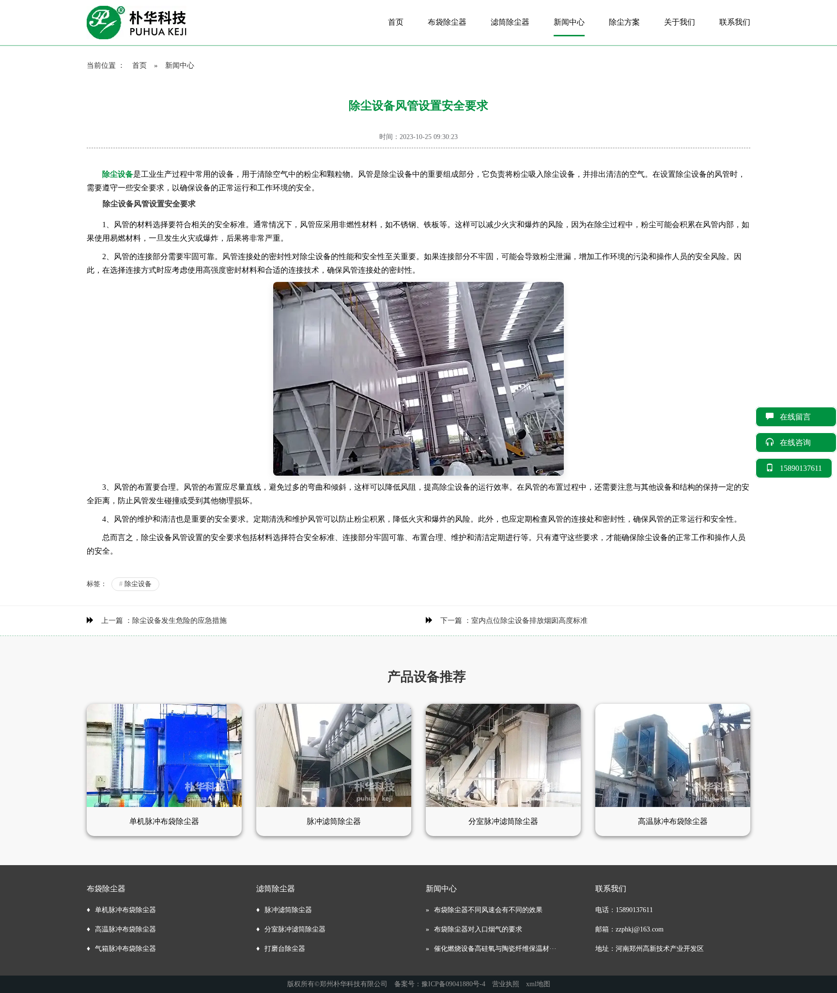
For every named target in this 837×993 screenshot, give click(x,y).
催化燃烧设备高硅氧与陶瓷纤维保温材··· (495, 948)
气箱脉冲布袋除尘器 (125, 948)
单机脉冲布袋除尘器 (125, 910)
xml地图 (538, 984)
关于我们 (679, 22)
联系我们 (734, 22)
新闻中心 (569, 22)
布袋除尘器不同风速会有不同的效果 (488, 910)
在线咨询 (803, 442)
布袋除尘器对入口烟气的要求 (478, 929)
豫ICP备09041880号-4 (453, 984)
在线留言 (803, 417)
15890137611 (801, 468)
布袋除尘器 (447, 22)
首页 (395, 22)
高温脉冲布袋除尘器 (125, 929)
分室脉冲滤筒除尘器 (295, 929)
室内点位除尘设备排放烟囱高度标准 (529, 620)
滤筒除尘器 (510, 22)
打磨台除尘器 (284, 948)
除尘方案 (624, 22)
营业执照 (505, 984)
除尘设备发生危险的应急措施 (179, 620)
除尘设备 (135, 584)
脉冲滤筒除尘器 (288, 910)
